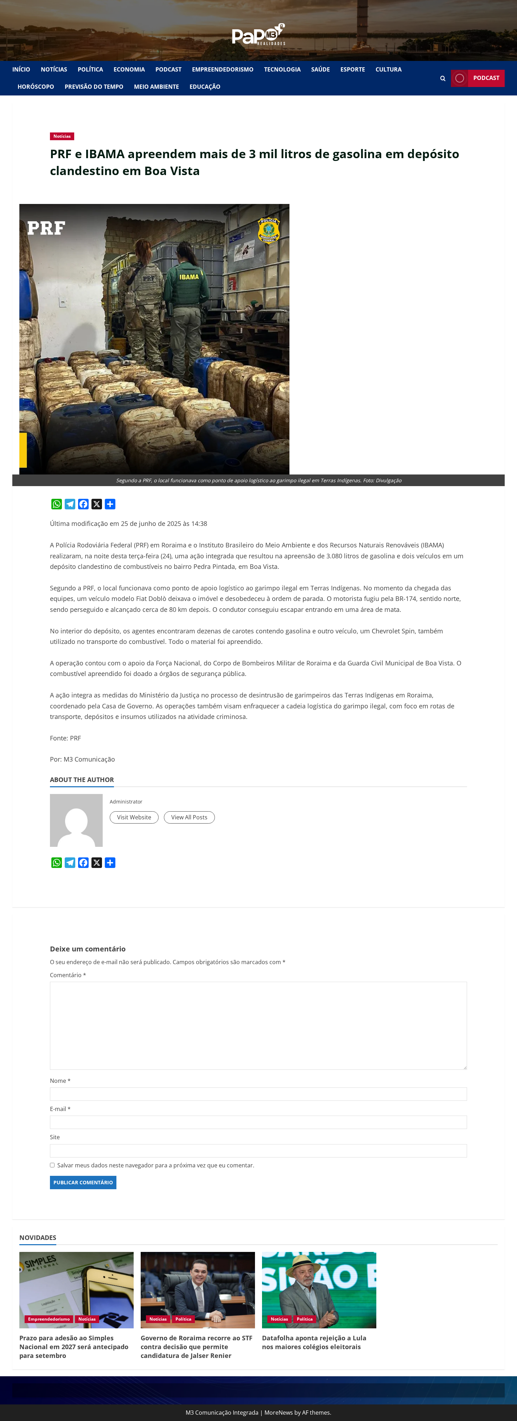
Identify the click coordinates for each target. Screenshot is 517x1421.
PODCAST (168, 69)
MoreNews (278, 1412)
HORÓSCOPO (36, 87)
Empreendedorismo (49, 1319)
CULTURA (389, 69)
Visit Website (134, 817)
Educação (205, 87)
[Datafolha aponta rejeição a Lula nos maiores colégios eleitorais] (319, 1290)
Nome (60, 1081)
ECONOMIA (129, 69)
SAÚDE (320, 69)
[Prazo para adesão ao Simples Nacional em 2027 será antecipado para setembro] (76, 1290)
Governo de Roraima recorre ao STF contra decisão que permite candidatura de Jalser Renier (197, 1347)
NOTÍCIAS (54, 69)
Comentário (68, 975)
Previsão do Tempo (94, 87)
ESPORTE (352, 69)
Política (183, 1319)
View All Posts (189, 817)
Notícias (62, 136)
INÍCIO (21, 69)
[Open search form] (443, 78)
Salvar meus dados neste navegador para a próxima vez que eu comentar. (155, 1165)
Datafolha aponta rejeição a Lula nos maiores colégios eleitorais (314, 1342)
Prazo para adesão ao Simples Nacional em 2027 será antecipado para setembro (73, 1347)
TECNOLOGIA (282, 69)
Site (55, 1137)
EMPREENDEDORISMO (223, 69)
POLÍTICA (90, 69)
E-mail (60, 1109)
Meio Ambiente (156, 87)
